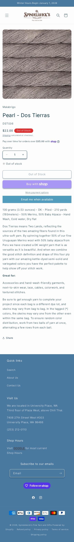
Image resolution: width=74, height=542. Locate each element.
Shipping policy (39, 534)
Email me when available (37, 199)
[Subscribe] (60, 473)
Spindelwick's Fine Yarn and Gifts (35, 525)
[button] (7, 15)
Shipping (6, 135)
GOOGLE (19, 448)
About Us (12, 377)
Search (11, 369)
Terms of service (60, 529)
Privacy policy (41, 529)
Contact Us (13, 385)
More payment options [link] (37, 192)
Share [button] (9, 337)
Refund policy (24, 529)
